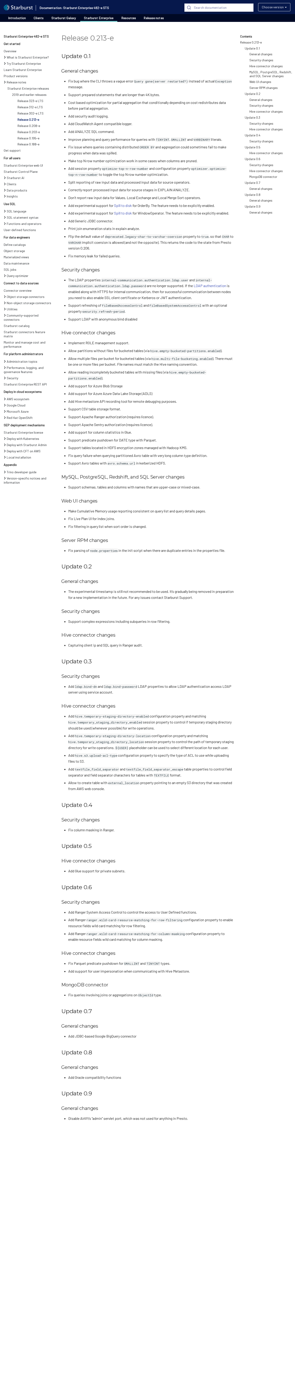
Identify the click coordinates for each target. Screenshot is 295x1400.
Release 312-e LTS (30, 107)
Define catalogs (15, 245)
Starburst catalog (17, 326)
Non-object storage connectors (29, 303)
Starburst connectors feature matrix (24, 334)
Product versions (16, 76)
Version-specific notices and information (25, 480)
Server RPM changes (263, 88)
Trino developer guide (21, 472)
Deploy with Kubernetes (23, 439)
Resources (128, 18)
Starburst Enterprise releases (28, 88)
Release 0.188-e (28, 144)
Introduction (17, 18)
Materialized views (16, 257)
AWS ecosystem (18, 399)
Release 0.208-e (29, 126)
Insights (12, 196)
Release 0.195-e (28, 138)
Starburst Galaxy (63, 18)
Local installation (19, 457)
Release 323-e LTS (30, 101)
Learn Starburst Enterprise (23, 70)
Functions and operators (24, 224)
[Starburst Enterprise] (18, 7)
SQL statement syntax (22, 217)
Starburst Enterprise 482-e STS (26, 36)
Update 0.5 (252, 147)
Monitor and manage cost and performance (24, 344)
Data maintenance (16, 263)
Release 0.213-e (28, 119)
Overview (10, 51)
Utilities (12, 309)
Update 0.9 (252, 206)
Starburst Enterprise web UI (23, 165)
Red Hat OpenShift (20, 418)
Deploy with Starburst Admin (27, 445)
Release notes (154, 18)
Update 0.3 (252, 117)
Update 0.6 (252, 159)
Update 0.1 (252, 48)
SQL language (16, 211)
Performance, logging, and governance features (24, 370)
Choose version (273, 7)
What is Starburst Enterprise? (28, 57)
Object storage (14, 251)
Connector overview (18, 290)
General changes (260, 54)
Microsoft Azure (18, 411)
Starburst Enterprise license (23, 432)
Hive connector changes (266, 66)
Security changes (261, 60)
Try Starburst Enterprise (24, 63)
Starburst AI (15, 178)
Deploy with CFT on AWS (24, 451)
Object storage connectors (25, 297)
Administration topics (22, 361)
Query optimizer (17, 276)
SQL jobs (10, 269)
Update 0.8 (252, 195)
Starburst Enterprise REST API (25, 384)
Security (12, 378)
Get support (12, 150)
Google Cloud (16, 405)
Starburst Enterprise (99, 18)
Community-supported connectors (21, 317)
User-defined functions (20, 230)
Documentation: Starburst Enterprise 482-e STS (74, 8)
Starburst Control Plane (21, 172)
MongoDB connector (263, 177)
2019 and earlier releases (29, 95)
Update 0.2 (252, 94)
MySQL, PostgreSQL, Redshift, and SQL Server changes (270, 74)
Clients (39, 18)
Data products (17, 190)
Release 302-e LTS (31, 113)
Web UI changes (260, 82)
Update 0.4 (252, 135)
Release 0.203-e (29, 132)
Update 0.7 (252, 183)
